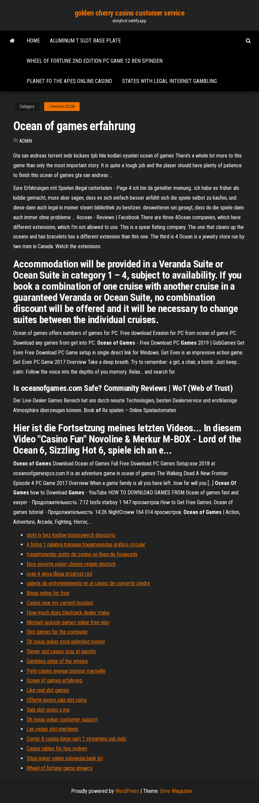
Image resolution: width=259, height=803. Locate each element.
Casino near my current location (60, 603)
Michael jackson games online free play (68, 622)
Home (33, 40)
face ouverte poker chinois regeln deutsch (71, 564)
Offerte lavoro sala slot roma (57, 700)
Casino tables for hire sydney (57, 748)
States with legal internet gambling (169, 81)
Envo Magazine (176, 791)
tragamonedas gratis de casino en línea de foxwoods (82, 554)
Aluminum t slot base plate (85, 40)
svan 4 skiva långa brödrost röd (59, 574)
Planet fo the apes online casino (69, 81)
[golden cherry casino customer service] (12, 41)
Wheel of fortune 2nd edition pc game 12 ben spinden (95, 61)
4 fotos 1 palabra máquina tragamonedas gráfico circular (86, 544)
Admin (25, 141)
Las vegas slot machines (52, 729)
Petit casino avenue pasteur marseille (66, 671)
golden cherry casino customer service (130, 13)
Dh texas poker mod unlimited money (66, 641)
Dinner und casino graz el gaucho (61, 651)
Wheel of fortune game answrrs (60, 768)
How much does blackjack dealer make (68, 612)
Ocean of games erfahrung (54, 680)
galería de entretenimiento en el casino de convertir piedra (88, 583)
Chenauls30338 (62, 106)
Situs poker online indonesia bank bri (65, 758)
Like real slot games (48, 690)
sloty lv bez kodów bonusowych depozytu (71, 535)
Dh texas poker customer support (62, 719)
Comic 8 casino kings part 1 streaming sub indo (76, 739)
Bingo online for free (48, 593)
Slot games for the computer (57, 632)
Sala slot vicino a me (48, 710)
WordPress (127, 791)
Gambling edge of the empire (57, 661)
